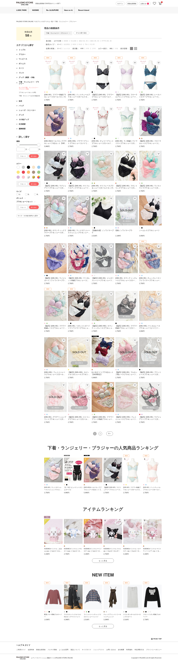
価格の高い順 (94, 41)
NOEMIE (35, 10)
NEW (74, 44)
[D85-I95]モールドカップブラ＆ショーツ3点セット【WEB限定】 (93, 490)
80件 (87, 48)
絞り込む (34, 156)
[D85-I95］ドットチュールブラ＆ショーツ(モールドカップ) (152, 490)
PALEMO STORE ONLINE (24, 21)
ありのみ (67, 48)
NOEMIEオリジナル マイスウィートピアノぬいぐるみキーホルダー (152, 551)
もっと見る (103, 561)
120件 (94, 48)
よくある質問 (63, 650)
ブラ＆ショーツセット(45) (27, 92)
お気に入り (154, 3)
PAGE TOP (157, 639)
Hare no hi (68, 10)
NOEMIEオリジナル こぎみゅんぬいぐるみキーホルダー (53, 551)
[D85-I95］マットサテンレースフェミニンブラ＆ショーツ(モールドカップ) (53, 490)
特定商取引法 (139, 650)
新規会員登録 (132, 3)
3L (28, 194)
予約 (86, 44)
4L (37, 194)
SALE (80, 44)
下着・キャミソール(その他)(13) (29, 96)
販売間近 (67, 44)
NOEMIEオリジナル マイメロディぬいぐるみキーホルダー (92, 551)
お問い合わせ (111, 650)
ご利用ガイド (21, 650)
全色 (116, 48)
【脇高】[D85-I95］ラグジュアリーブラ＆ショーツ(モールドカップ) (112, 490)
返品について (75, 650)
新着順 (66, 41)
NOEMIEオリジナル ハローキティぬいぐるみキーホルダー (132, 551)
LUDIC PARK (21, 10)
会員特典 (31, 650)
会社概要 (121, 650)
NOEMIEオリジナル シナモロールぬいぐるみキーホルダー (73, 551)
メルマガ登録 (52, 650)
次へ (109, 433)
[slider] (18, 144)
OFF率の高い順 (106, 41)
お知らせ (144, 3)
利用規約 (129, 650)
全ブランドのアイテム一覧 (44, 21)
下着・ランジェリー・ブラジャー (66, 21)
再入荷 (92, 44)
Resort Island (83, 10)
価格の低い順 (83, 41)
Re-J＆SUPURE (52, 10)
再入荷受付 (127, 221)
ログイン (120, 3)
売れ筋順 (73, 41)
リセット (23, 156)
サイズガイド (86, 650)
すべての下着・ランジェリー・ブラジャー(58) (29, 88)
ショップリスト (98, 650)
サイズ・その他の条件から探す (28, 216)
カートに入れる (160, 3)
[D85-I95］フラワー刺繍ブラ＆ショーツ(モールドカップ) (132, 490)
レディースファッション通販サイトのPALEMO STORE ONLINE (52, 658)
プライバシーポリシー (154, 650)
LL (19, 194)
